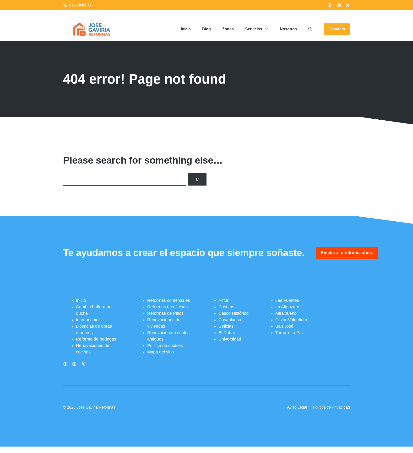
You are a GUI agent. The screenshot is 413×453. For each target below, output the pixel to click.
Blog (206, 29)
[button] (310, 29)
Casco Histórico (233, 313)
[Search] (197, 179)
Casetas (226, 306)
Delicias (226, 326)
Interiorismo (87, 319)
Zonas (228, 29)
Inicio (186, 29)
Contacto (336, 29)
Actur (223, 300)
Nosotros (288, 29)
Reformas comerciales (168, 300)
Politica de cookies (165, 345)
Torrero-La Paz (289, 332)
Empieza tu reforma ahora (347, 252)
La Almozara (287, 306)
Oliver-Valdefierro (292, 319)
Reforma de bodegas (96, 339)
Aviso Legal (297, 407)
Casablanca (229, 319)
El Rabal (226, 332)
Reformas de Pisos (165, 313)
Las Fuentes (287, 300)
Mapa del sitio (160, 352)
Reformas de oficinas (167, 306)
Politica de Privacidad (331, 407)
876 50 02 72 (80, 5)
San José (284, 326)
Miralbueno (286, 313)
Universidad (229, 339)
